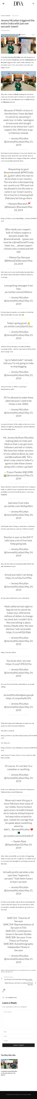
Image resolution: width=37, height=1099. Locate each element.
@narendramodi (12, 172)
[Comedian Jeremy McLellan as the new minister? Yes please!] (9, 1064)
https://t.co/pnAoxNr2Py (18, 698)
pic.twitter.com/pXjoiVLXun (18, 326)
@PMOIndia (27, 172)
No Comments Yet (11, 997)
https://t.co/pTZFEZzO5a (18, 664)
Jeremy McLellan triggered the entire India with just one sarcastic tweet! (17, 23)
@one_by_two (26, 453)
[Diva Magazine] (18, 3)
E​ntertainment (6, 15)
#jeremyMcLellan (21, 829)
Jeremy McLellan (26, 970)
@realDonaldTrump (24, 242)
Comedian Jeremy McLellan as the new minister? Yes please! (9, 1073)
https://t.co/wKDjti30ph (18, 632)
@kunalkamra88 (17, 457)
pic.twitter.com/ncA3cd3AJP (18, 835)
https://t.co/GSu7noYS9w (18, 577)
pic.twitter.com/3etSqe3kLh (18, 506)
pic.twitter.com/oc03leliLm (18, 292)
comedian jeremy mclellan (12, 970)
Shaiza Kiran (6, 30)
